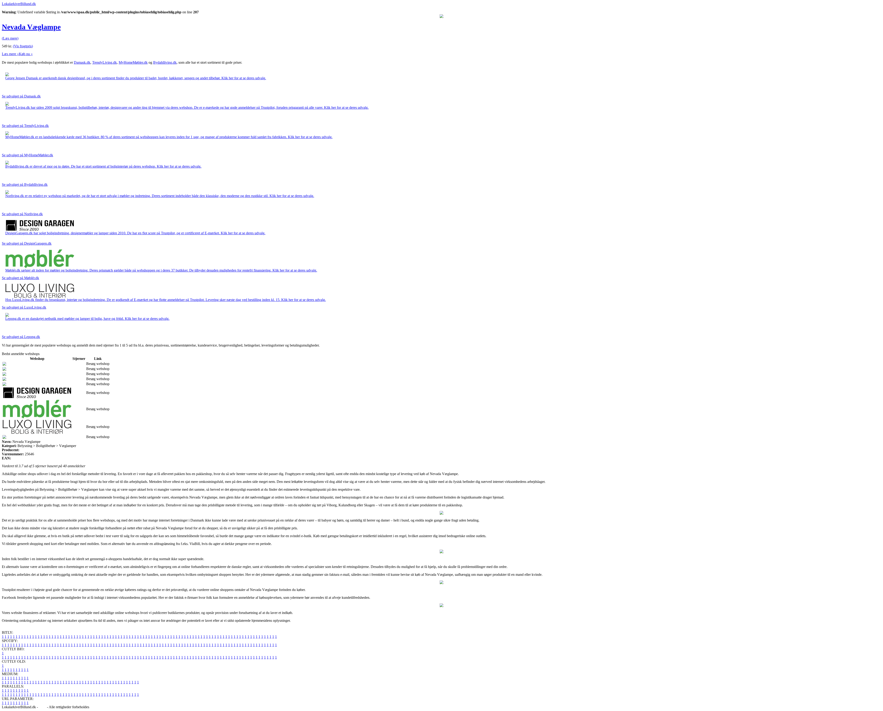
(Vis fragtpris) (23, 46)
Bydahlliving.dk (165, 62)
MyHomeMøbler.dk (133, 62)
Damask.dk (82, 62)
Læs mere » (10, 54)
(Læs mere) (10, 38)
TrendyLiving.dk (104, 62)
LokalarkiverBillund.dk (19, 4)
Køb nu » (26, 54)
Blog (42, 707)
